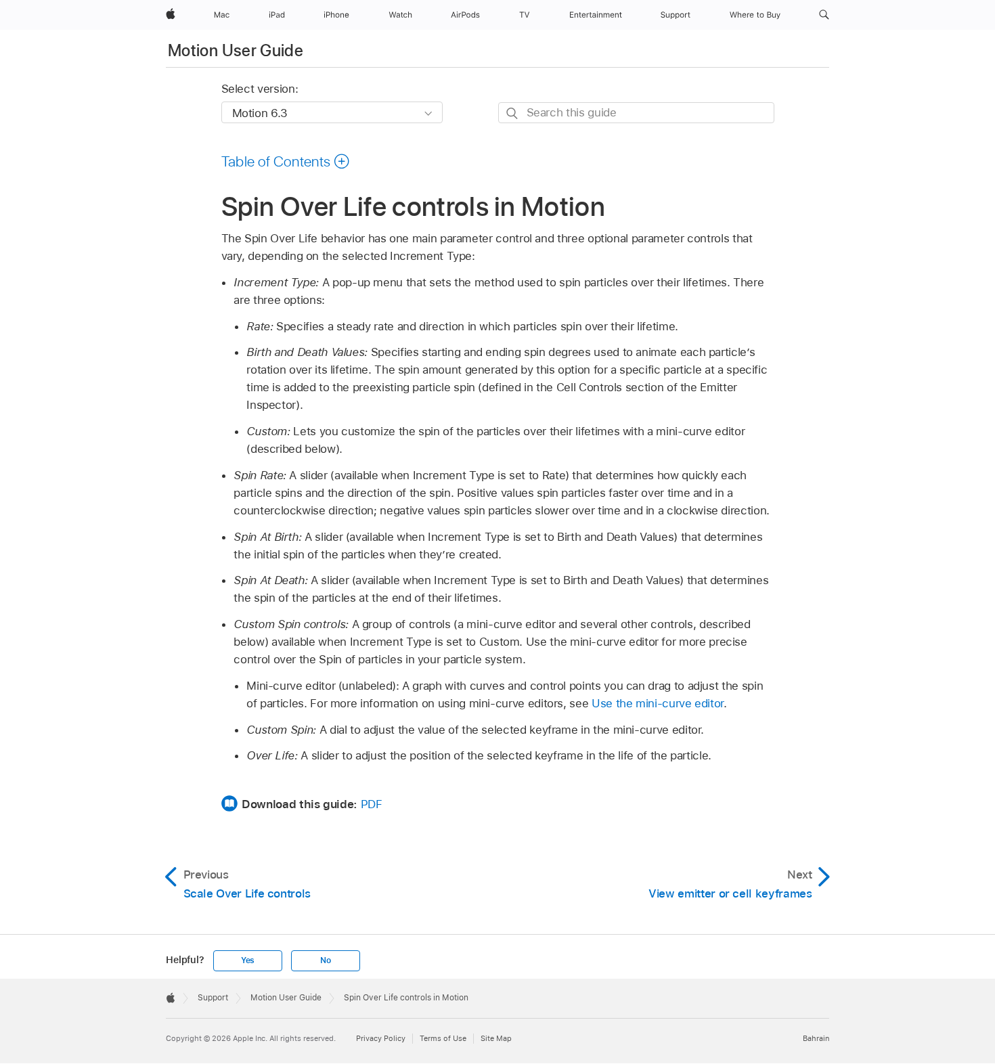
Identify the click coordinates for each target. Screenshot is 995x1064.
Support (213, 997)
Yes (248, 960)
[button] (824, 15)
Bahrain (816, 1038)
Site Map (496, 1038)
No (325, 960)
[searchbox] (636, 112)
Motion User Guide (235, 50)
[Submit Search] (513, 113)
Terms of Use (443, 1038)
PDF (371, 804)
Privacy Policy (380, 1038)
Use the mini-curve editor (658, 703)
